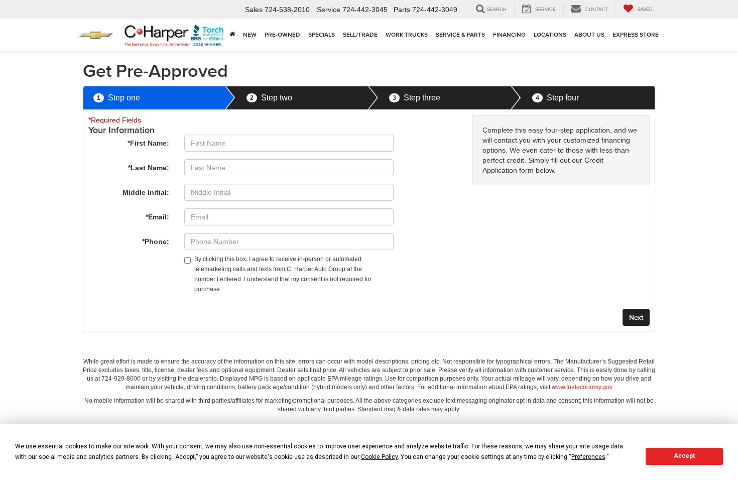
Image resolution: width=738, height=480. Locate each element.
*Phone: (155, 241)
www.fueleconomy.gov (582, 387)
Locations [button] (550, 34)
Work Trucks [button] (407, 34)
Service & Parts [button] (460, 34)
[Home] (232, 35)
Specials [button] (321, 34)
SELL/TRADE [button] (360, 34)
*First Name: (148, 143)
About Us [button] (589, 34)
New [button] (250, 34)
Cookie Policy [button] (379, 456)
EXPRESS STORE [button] (635, 34)
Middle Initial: (145, 192)
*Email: (157, 217)
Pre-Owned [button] (282, 34)
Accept (684, 455)
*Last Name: (148, 168)
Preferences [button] (588, 456)
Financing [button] (509, 34)
